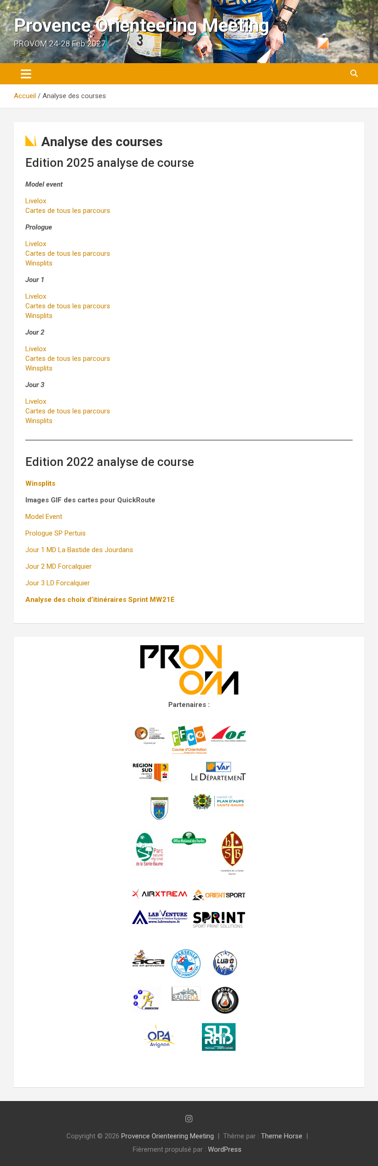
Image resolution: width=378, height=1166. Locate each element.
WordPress (225, 1149)
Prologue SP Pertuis (55, 533)
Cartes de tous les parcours (67, 210)
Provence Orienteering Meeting (141, 25)
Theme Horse (281, 1136)
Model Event (43, 516)
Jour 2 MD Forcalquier (58, 566)
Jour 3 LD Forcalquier (57, 583)
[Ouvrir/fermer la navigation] (26, 73)
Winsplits (39, 263)
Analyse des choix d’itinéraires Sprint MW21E (100, 599)
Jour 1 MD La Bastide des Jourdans (79, 550)
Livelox (35, 201)
